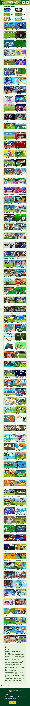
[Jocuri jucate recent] (23, 2)
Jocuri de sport (9, 685)
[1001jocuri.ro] (10, 2)
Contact (13, 702)
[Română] (19, 702)
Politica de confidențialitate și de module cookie (15, 696)
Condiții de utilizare (9, 694)
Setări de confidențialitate (10, 698)
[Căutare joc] (27, 2)
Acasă (2, 685)
